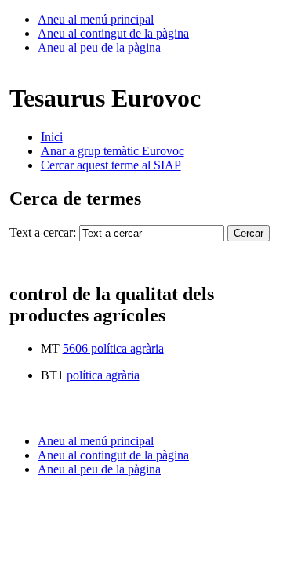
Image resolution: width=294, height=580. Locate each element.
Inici (52, 136)
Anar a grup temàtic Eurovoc (112, 151)
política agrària (103, 375)
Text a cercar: (42, 232)
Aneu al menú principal (96, 19)
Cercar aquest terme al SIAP (111, 165)
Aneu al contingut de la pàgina (113, 33)
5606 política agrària (113, 348)
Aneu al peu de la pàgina (99, 47)
